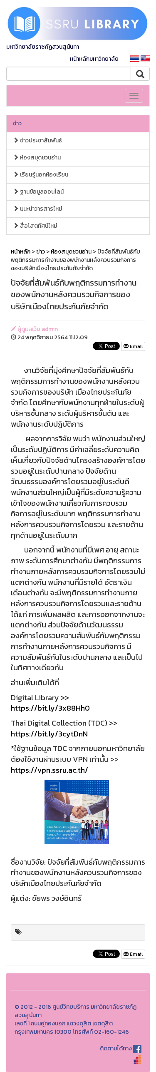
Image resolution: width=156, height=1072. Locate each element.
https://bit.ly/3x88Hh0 (50, 708)
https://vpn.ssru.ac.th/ (49, 770)
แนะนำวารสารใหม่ (40, 208)
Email (136, 346)
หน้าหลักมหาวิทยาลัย (94, 59)
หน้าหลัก (20, 251)
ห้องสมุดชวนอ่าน (40, 157)
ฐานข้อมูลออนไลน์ (41, 191)
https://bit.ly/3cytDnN (49, 733)
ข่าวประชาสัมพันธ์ (40, 140)
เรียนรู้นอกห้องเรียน (43, 174)
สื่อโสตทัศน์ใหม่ (38, 225)
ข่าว (17, 123)
